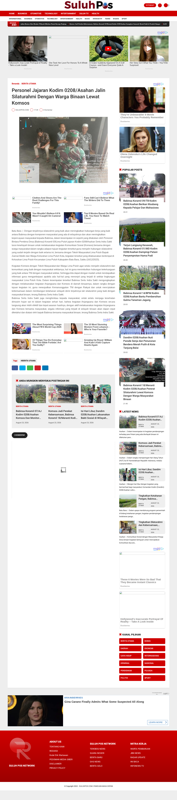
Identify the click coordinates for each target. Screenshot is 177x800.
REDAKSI (54, 751)
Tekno (107, 19)
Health (95, 13)
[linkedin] (45, 367)
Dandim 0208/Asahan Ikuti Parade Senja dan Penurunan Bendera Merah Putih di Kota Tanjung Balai (139, 342)
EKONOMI (149, 648)
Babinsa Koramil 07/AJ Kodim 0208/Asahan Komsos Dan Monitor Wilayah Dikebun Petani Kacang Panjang (29, 415)
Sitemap (150, 5)
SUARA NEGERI (97, 753)
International (15, 19)
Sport (124, 19)
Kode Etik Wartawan (59, 755)
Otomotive (35, 13)
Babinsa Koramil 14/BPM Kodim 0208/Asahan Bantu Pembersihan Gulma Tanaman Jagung (142, 296)
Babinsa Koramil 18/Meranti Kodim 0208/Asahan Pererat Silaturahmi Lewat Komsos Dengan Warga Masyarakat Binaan (139, 392)
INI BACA (134, 761)
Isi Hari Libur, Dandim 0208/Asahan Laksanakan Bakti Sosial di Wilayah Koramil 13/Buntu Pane (95, 415)
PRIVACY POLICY (57, 768)
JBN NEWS (135, 753)
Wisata (116, 19)
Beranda (15, 83)
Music (87, 19)
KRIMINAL (125, 663)
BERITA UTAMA (29, 83)
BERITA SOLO (96, 766)
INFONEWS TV (137, 766)
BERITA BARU (96, 757)
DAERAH (124, 648)
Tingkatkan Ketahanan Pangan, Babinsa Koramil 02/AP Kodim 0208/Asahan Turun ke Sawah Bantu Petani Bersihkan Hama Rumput (150, 497)
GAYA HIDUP (126, 656)
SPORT (148, 678)
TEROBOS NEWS (97, 749)
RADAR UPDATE (137, 757)
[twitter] (12, 5)
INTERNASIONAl (152, 656)
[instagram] (16, 5)
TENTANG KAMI (57, 746)
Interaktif (97, 19)
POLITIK (124, 678)
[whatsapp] (30, 367)
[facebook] (8, 5)
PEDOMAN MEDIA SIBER (61, 759)
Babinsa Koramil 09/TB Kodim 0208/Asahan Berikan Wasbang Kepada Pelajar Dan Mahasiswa (141, 204)
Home (12, 13)
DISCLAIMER (55, 764)
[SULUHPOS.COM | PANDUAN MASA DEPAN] (88, 9)
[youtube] (19, 5)
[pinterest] (38, 367)
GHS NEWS (95, 761)
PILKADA (148, 670)
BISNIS (147, 641)
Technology (51, 13)
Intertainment (68, 13)
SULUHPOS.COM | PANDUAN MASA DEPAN (96, 786)
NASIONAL (149, 663)
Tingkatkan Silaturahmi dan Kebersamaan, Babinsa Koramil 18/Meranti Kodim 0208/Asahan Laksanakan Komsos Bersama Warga (150, 524)
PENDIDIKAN (126, 670)
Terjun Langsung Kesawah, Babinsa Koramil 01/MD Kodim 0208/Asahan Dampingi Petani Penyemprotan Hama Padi (140, 250)
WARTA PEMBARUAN (140, 749)
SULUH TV (83, 13)
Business (22, 13)
